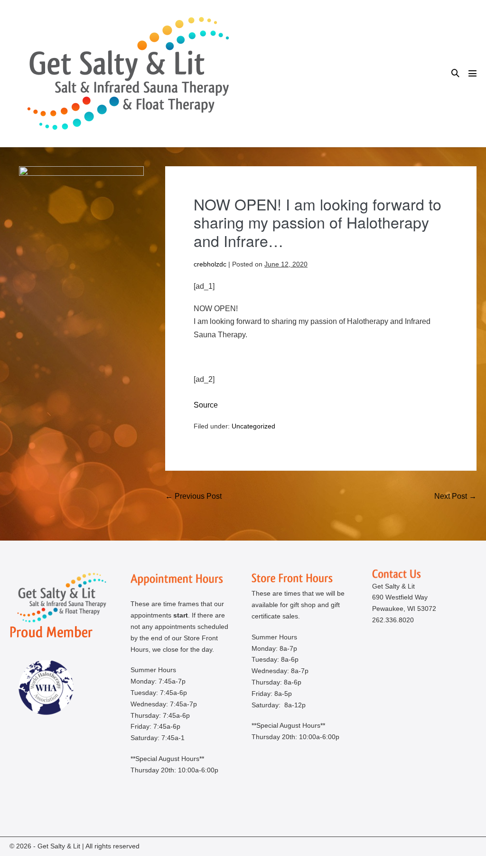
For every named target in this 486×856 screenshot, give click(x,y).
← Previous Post (193, 496)
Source (206, 405)
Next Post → (455, 496)
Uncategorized (253, 426)
